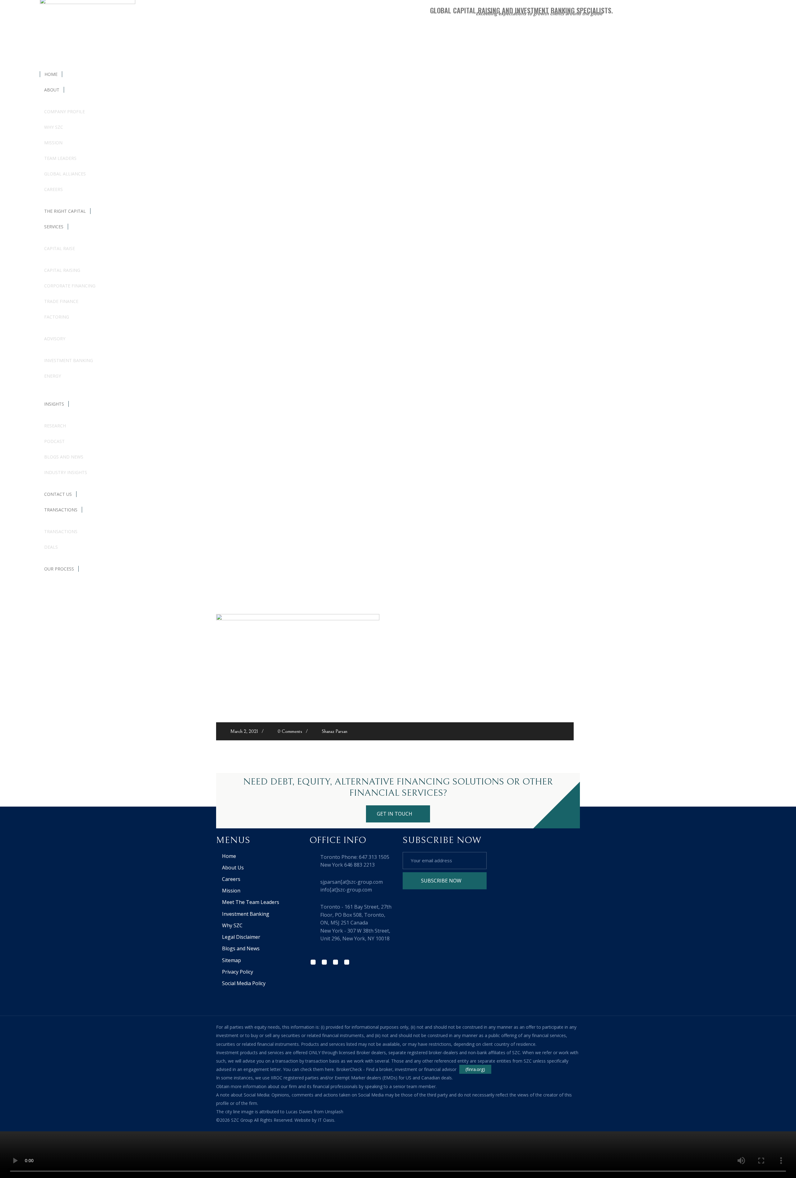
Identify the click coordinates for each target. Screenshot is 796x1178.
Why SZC (53, 127)
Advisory (54, 339)
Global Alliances (65, 174)
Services (53, 227)
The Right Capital (65, 211)
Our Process (59, 569)
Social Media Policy (244, 983)
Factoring (56, 317)
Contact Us (58, 494)
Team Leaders (60, 158)
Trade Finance (61, 301)
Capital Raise (59, 248)
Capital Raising (62, 270)
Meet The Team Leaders (250, 902)
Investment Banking (68, 360)
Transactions (60, 510)
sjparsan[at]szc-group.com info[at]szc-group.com (351, 885)
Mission (53, 143)
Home (51, 74)
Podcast (54, 441)
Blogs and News (63, 457)
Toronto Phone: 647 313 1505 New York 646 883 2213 (354, 861)
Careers (53, 189)
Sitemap (231, 960)
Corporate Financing (69, 286)
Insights (54, 404)
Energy (52, 376)
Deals (51, 547)
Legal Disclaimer (241, 937)
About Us (233, 867)
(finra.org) (475, 1069)
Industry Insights (65, 472)
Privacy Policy (237, 971)
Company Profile (64, 111)
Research (55, 426)
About (51, 90)
